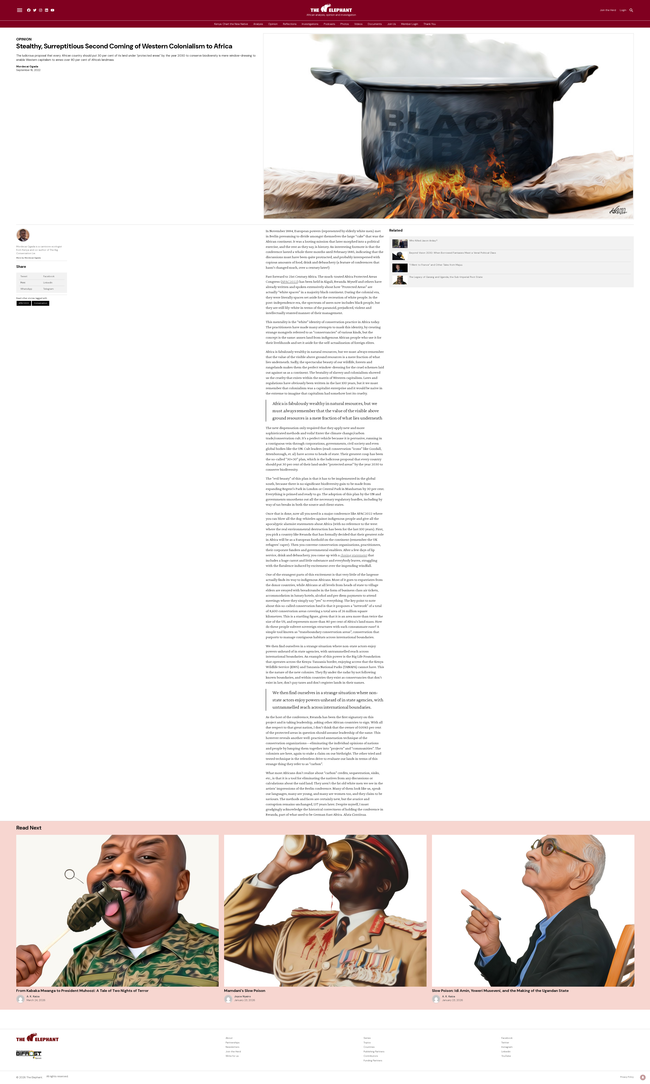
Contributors (371, 1055)
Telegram (48, 288)
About (229, 1037)
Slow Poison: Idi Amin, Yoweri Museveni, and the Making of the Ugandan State (500, 990)
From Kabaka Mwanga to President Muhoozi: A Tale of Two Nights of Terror (82, 990)
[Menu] (19, 10)
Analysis (258, 24)
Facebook (49, 276)
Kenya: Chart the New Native (231, 24)
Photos (344, 24)
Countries (369, 1046)
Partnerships (233, 1042)
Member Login (409, 24)
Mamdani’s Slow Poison (244, 990)
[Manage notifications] (643, 1077)
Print (22, 282)
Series (367, 1037)
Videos (358, 24)
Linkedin (506, 1051)
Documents (375, 24)
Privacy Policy (627, 1077)
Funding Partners (373, 1060)
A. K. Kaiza (33, 996)
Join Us (391, 24)
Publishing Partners (374, 1051)
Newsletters (232, 1046)
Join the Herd (608, 10)
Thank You (430, 24)
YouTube (506, 1055)
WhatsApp (26, 288)
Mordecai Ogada (27, 66)
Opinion (273, 24)
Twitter (505, 1042)
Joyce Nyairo (242, 996)
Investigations (310, 24)
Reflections (290, 24)
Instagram (507, 1046)
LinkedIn (47, 282)
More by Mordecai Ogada (28, 258)
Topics (367, 1042)
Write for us (232, 1055)
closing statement (353, 555)
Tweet (23, 276)
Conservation (40, 303)
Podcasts (329, 24)
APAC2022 (24, 303)
